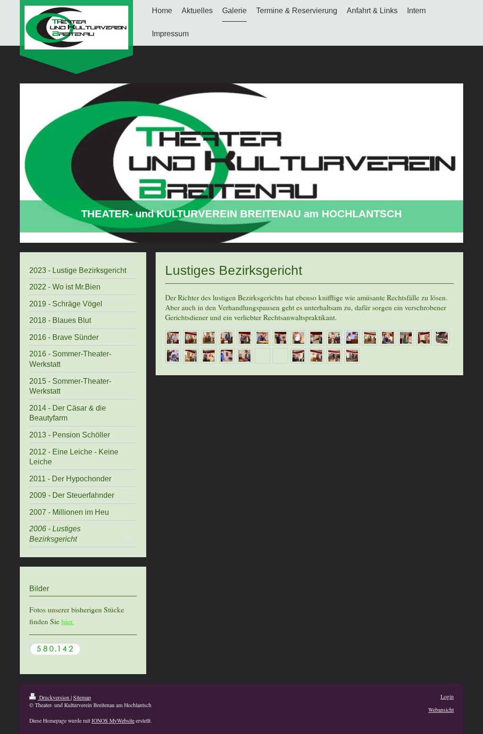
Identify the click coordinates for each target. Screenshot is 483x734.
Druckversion (54, 697)
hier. (67, 621)
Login (447, 696)
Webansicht (441, 709)
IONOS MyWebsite (113, 720)
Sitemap (82, 697)
